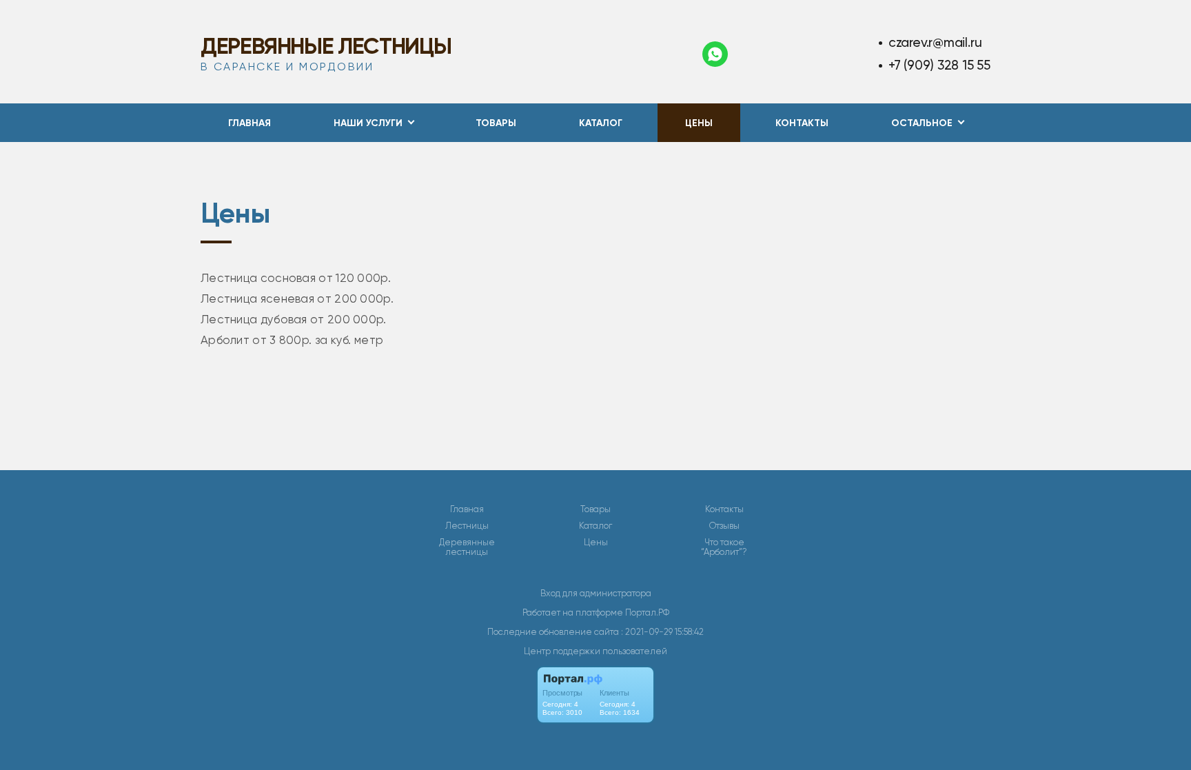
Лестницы (467, 526)
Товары (496, 123)
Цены (699, 123)
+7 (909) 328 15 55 (939, 65)
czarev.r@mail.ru (935, 42)
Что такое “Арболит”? (724, 547)
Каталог (600, 123)
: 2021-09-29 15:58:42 (662, 632)
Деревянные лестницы (326, 46)
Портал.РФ (647, 612)
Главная (249, 123)
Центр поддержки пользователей (595, 651)
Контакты (801, 123)
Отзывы (724, 526)
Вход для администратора (595, 593)
